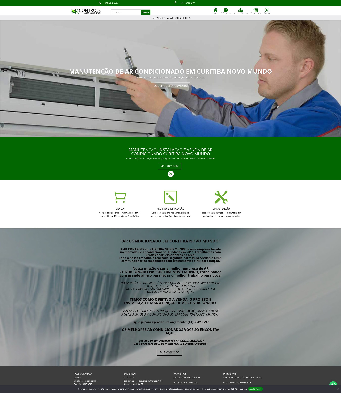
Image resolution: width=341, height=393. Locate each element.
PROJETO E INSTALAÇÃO (170, 208)
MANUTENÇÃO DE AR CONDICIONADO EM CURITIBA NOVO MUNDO (170, 71)
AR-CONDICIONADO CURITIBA (186, 377)
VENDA (120, 208)
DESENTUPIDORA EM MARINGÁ (237, 382)
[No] (337, 389)
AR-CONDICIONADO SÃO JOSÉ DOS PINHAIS (242, 377)
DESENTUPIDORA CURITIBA (185, 382)
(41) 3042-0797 (169, 166)
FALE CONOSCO (169, 352)
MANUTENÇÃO (221, 208)
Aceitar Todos (255, 389)
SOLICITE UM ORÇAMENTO (170, 86)
